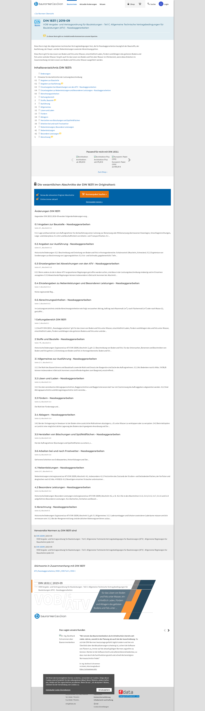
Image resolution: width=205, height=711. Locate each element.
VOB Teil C (65, 571)
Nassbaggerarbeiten (46, 571)
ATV (35, 571)
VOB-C (73, 571)
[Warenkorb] (140, 3)
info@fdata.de (71, 704)
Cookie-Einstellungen (101, 707)
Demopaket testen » (94, 202)
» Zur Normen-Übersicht (44, 13)
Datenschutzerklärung (102, 697)
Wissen (102, 4)
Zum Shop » (102, 172)
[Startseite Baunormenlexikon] (49, 3)
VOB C (58, 571)
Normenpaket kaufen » (96, 194)
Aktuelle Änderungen (88, 4)
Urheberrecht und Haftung (103, 700)
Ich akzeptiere (104, 690)
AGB (96, 704)
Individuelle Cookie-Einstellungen (58, 690)
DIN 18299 (40, 536)
